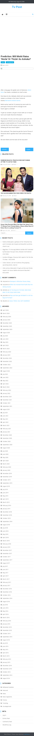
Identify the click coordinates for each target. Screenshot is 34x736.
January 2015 (6, 662)
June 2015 (5, 646)
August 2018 (6, 524)
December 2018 (7, 512)
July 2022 (5, 374)
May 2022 (5, 380)
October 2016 (6, 595)
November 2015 (7, 630)
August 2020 (6, 448)
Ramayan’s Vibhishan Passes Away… (20, 281)
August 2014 (6, 678)
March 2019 (6, 502)
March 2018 (6, 540)
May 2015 (5, 649)
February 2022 (7, 390)
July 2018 (5, 528)
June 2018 (5, 531)
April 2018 (6, 537)
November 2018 (7, 515)
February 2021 (7, 428)
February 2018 (7, 544)
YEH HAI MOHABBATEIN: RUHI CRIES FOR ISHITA (16, 193)
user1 (14, 230)
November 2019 (7, 476)
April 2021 (6, 422)
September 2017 (7, 560)
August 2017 (6, 563)
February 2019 (7, 505)
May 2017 (5, 573)
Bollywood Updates (8, 687)
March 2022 (6, 387)
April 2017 (6, 576)
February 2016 (7, 621)
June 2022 (5, 377)
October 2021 (6, 403)
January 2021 (6, 432)
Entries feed (6, 718)
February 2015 (7, 659)
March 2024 (6, 313)
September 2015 (7, 637)
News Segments (7, 697)
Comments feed (7, 721)
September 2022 (7, 368)
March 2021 (6, 425)
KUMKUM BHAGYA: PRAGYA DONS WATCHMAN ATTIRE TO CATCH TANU (15, 161)
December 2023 (7, 323)
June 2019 (5, 492)
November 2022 (7, 361)
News (3, 62)
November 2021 (7, 400)
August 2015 (6, 640)
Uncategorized (10, 62)
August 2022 (6, 371)
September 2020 (7, 444)
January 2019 (6, 508)
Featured (5, 690)
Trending (5, 703)
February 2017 (7, 582)
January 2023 (6, 355)
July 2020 (5, 451)
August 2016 (6, 601)
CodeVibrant (27, 734)
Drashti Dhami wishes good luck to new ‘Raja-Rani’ (6, 149)
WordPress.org (7, 725)
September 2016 (7, 598)
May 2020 (5, 457)
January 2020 (6, 470)
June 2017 (5, 569)
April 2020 (6, 460)
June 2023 (5, 339)
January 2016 (6, 624)
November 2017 (7, 553)
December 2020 (7, 435)
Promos (5, 700)
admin (14, 164)
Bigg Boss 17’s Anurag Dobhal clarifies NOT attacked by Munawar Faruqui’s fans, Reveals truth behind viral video (18, 252)
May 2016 (5, 611)
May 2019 (5, 496)
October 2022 (6, 364)
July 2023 (5, 336)
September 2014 (7, 675)
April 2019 (6, 499)
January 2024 (6, 320)
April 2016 (6, 614)
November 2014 (7, 669)
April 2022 (6, 384)
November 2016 (7, 592)
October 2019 (6, 480)
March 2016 (6, 617)
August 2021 (6, 409)
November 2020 (7, 438)
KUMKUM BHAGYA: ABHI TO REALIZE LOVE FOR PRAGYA (30, 149)
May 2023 (5, 342)
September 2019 (7, 483)
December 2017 (7, 550)
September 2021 (7, 406)
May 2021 (5, 419)
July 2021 (5, 412)
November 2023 (7, 326)
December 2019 (7, 473)
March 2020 (6, 464)
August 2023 (6, 332)
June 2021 (5, 416)
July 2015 (5, 643)
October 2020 (6, 441)
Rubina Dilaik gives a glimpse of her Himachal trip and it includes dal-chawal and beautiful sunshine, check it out (17, 244)
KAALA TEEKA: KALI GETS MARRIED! (19, 301)
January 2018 (6, 547)
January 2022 (6, 393)
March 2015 (6, 656)
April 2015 (6, 653)
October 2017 (6, 556)
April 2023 (6, 345)
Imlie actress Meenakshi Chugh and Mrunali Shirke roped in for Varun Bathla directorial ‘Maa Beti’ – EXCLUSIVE (18, 270)
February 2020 (7, 467)
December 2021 (7, 396)
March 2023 (6, 348)
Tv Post (17, 7)
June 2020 (5, 454)
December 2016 (7, 589)
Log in (4, 715)
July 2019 (5, 489)
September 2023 (7, 329)
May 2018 (5, 534)
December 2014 (7, 665)
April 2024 (6, 310)
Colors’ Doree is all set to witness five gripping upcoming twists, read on (16, 264)
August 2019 (6, 486)
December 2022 (7, 358)
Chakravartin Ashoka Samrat (12, 100)
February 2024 (7, 316)
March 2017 (6, 579)
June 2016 (5, 608)
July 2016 (5, 605)
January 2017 (6, 585)
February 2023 (7, 352)
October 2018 (6, 518)
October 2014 (6, 672)
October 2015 (6, 633)
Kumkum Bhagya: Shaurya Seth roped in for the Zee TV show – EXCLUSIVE (18, 258)
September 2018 (7, 521)
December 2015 (7, 627)
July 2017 (5, 566)
